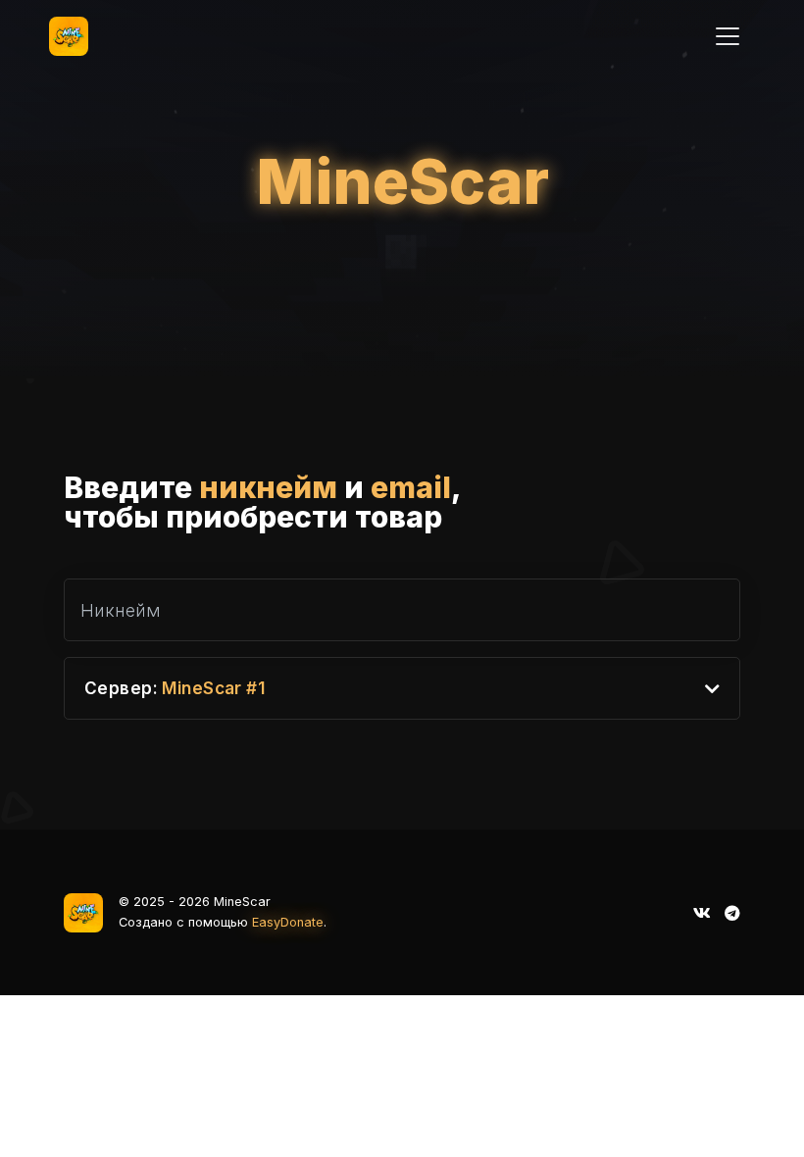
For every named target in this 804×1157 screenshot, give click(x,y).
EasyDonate (288, 922)
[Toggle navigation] (727, 36)
